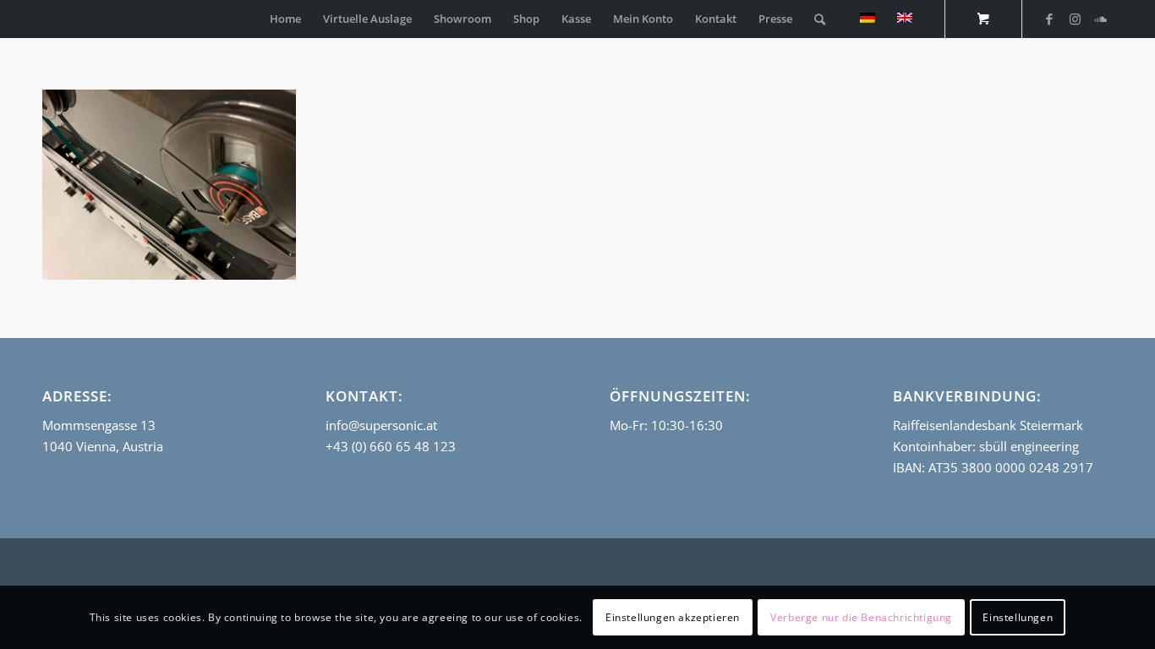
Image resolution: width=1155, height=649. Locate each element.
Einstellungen (1018, 616)
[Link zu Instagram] (1074, 18)
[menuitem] (285, 19)
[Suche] (819, 19)
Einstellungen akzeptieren (672, 616)
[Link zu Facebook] (1049, 18)
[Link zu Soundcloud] (1100, 18)
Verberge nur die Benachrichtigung (861, 616)
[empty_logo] (46, 19)
